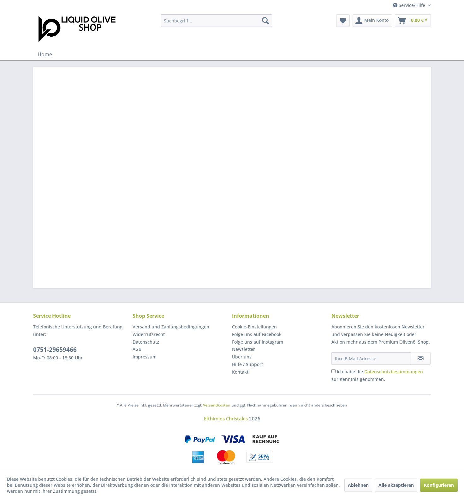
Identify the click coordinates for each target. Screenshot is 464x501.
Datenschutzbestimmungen (393, 372)
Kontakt (240, 372)
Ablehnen (358, 485)
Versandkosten (216, 405)
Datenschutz (146, 342)
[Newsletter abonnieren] (421, 358)
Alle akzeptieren (396, 485)
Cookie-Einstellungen (254, 327)
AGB (137, 349)
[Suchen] (265, 20)
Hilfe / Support (247, 364)
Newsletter (243, 349)
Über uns (242, 357)
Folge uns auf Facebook (257, 334)
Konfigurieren (439, 485)
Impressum (145, 357)
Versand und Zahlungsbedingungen (171, 327)
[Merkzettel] (343, 20)
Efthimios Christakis (226, 418)
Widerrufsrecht (149, 334)
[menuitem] (216, 20)
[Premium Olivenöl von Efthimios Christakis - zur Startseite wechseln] (76, 29)
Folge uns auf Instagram (257, 342)
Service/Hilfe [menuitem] (411, 5)
